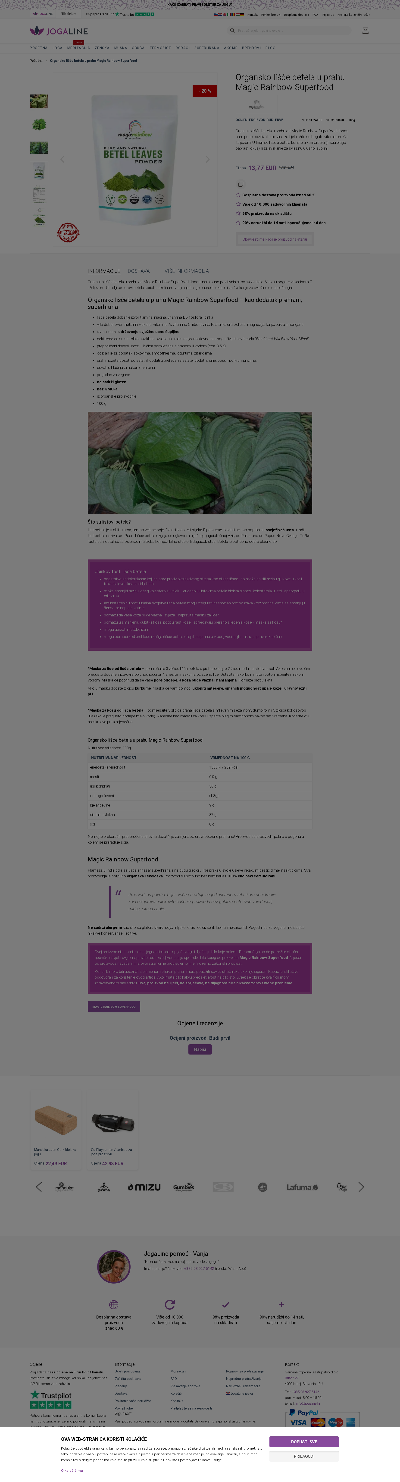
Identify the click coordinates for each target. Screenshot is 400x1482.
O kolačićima (72, 1471)
